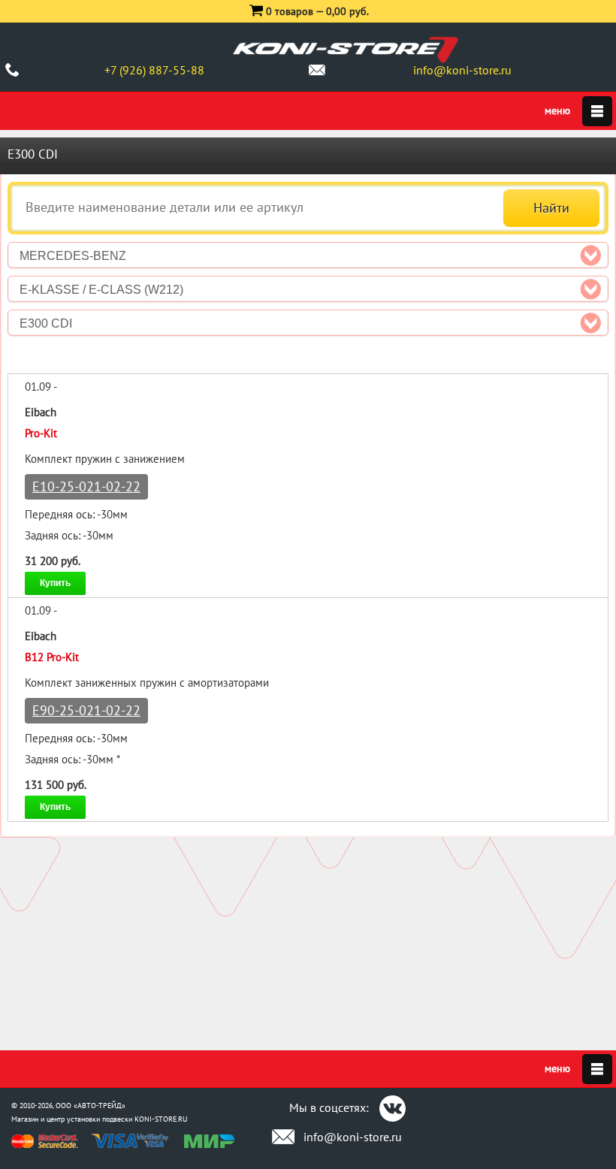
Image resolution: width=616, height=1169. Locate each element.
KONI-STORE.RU (161, 1119)
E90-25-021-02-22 (86, 710)
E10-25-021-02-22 (86, 486)
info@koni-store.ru (462, 69)
